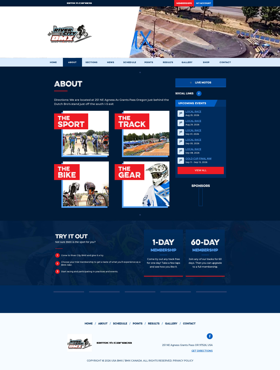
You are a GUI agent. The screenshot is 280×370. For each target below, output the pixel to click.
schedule (121, 323)
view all (201, 170)
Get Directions (202, 350)
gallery (173, 323)
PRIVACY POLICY (183, 360)
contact (189, 323)
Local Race (193, 111)
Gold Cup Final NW (198, 158)
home (90, 323)
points (139, 323)
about (104, 323)
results (155, 323)
